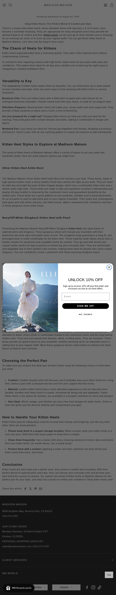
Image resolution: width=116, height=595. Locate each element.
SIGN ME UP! (85, 306)
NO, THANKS (85, 314)
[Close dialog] (109, 267)
